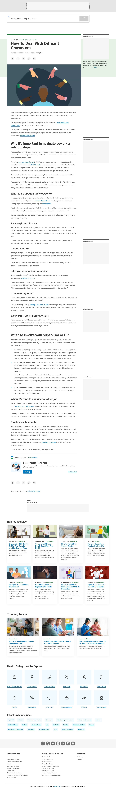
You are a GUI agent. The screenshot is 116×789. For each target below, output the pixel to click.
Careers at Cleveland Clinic (14, 761)
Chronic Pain (21, 541)
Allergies (20, 720)
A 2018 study (36, 165)
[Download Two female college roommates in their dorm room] (23, 627)
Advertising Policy (47, 761)
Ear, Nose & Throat (12, 724)
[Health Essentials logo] (32, 458)
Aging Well (11, 720)
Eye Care (24, 724)
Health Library (11, 770)
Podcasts (79, 759)
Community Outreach (13, 766)
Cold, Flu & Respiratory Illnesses (65, 720)
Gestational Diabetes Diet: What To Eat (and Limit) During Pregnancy (92, 642)
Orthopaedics (32, 707)
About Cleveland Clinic (13, 759)
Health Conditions (24, 39)
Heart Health (66, 686)
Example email (72, 472)
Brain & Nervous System (14, 686)
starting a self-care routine (39, 305)
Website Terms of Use (48, 768)
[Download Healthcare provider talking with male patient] (58, 627)
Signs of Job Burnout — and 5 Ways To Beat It (96, 586)
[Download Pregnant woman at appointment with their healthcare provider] (93, 627)
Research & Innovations (13, 768)
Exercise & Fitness (49, 686)
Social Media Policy (47, 764)
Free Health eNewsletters (14, 773)
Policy (95, 67)
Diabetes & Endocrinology (84, 720)
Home (9, 757)
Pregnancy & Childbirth (84, 639)
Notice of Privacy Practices (49, 773)
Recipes (91, 724)
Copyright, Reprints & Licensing (50, 766)
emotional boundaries (42, 201)
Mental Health (33, 39)
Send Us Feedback (47, 757)
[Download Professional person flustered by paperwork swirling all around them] (97, 572)
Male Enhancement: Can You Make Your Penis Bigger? (57, 642)
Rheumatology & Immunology (15, 729)
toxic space (46, 204)
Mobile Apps (80, 757)
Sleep (55, 729)
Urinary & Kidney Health (67, 729)
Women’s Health (13, 639)
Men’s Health (47, 639)
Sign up (27, 472)
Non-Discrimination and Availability (51, 775)
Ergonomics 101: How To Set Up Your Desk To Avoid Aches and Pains (18, 546)
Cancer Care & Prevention (34, 720)
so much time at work (26, 162)
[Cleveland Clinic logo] (18, 458)
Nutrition (14, 707)
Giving (8, 764)
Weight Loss (81, 729)
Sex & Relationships (44, 729)
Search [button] (84, 18)
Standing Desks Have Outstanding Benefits (95, 545)
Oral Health (56, 724)
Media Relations (11, 777)
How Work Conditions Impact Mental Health (43, 586)
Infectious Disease (36, 724)
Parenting (65, 724)
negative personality (49, 442)
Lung (47, 724)
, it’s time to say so (27, 278)
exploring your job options (24, 406)
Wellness (97, 541)
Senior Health (31, 729)
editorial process (33, 491)
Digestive (98, 720)
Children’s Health (32, 686)
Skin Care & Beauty (66, 707)
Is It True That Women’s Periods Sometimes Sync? (21, 642)
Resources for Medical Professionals (17, 775)
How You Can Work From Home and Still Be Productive (70, 587)
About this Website (47, 759)
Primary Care (49, 707)
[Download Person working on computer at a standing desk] (97, 531)
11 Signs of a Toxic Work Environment (18, 586)
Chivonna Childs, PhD (27, 135)
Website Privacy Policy (48, 770)
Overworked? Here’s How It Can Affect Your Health (44, 546)
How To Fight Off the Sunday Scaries (69, 545)
